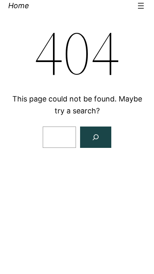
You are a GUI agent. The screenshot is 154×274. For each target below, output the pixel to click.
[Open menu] (141, 6)
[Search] (95, 137)
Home (18, 5)
